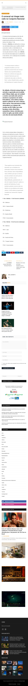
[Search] (25, 2)
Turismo (3, 491)
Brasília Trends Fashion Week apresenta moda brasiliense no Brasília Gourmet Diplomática (18, 652)
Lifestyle (3, 469)
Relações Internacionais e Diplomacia (9, 480)
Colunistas (4, 437)
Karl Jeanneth (11, 274)
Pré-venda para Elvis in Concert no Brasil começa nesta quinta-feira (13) (7, 330)
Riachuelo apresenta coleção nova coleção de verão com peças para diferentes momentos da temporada (18, 645)
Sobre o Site (4, 484)
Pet (2, 473)
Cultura (3, 439)
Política (3, 475)
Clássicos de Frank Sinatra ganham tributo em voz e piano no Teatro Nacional (7, 297)
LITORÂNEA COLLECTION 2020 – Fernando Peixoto (7, 264)
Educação (3, 451)
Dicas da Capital (5, 446)
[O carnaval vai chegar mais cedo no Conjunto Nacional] (14, 33)
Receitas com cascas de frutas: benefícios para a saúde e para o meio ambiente (20, 266)
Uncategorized (4, 493)
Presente (3, 478)
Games (3, 460)
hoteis (3, 464)
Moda (3, 471)
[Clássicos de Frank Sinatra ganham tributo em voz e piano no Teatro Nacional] (8, 290)
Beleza (3, 435)
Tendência (4, 489)
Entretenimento (5, 13)
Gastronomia (4, 462)
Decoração (4, 442)
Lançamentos (4, 466)
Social (3, 487)
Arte (2, 433)
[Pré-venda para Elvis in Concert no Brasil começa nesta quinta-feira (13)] (8, 323)
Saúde (3, 482)
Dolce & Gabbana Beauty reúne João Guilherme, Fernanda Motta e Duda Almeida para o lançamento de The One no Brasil (14, 531)
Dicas (3, 444)
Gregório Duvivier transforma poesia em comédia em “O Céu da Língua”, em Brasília (7, 313)
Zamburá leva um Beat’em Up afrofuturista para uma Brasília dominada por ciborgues (16, 639)
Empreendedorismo (5, 453)
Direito (3, 448)
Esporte (3, 457)
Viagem (3, 496)
